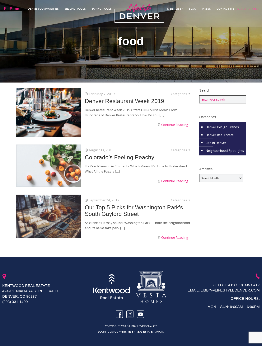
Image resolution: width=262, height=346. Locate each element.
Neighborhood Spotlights (225, 150)
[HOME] (139, 13)
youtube (17, 9)
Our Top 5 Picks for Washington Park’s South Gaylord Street (134, 210)
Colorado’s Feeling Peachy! (120, 157)
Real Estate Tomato (150, 331)
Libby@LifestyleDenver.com (230, 290)
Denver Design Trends (222, 127)
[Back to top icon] (244, 338)
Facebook (6, 9)
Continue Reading (174, 124)
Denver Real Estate (220, 135)
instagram (11, 9)
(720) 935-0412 (247, 285)
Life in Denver (216, 142)
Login (102, 331)
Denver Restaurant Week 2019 (124, 101)
